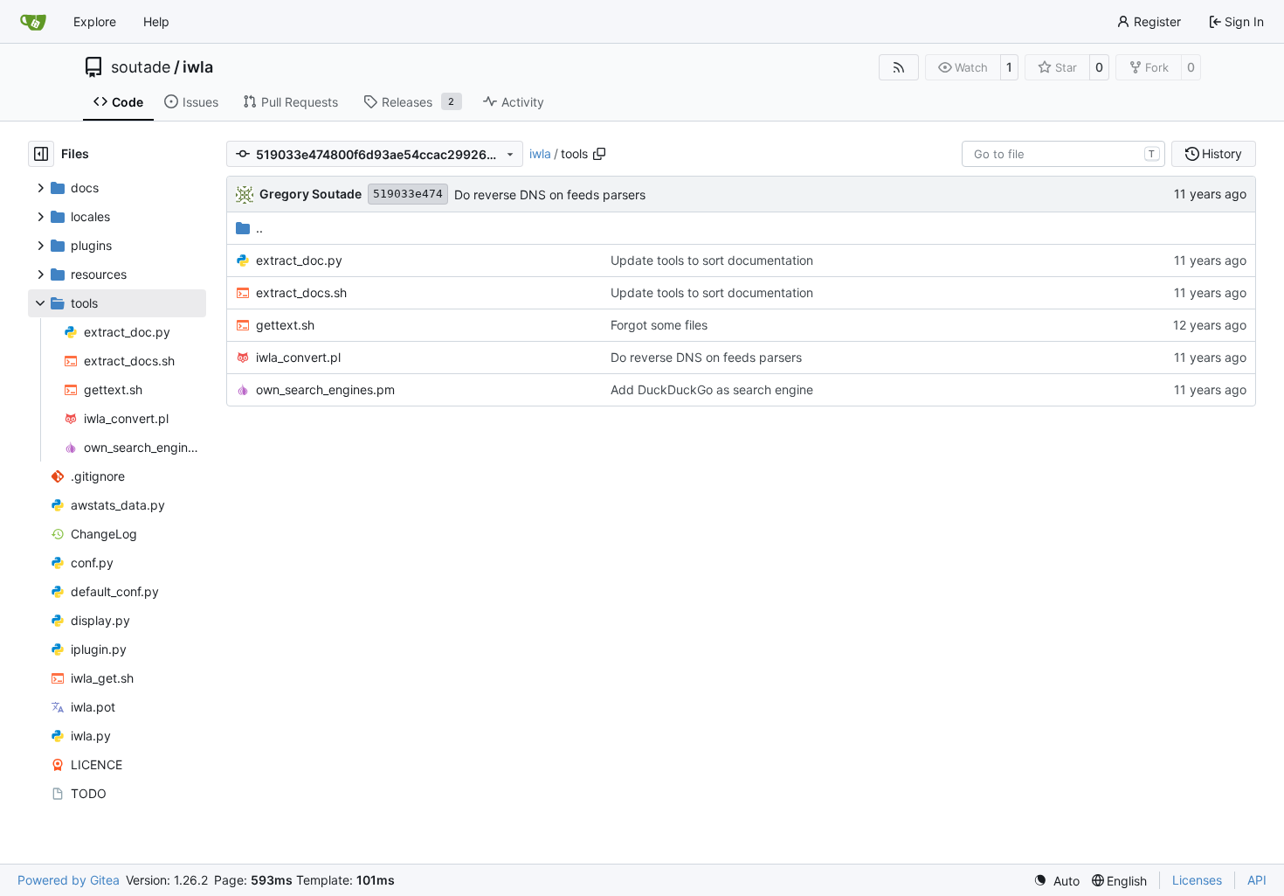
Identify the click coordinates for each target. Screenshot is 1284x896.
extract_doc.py (299, 260)
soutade (140, 67)
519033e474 (408, 193)
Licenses (1197, 879)
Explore (94, 21)
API (1257, 879)
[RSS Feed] (899, 67)
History (1222, 153)
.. (259, 227)
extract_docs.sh (301, 292)
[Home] (33, 22)
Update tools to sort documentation (712, 260)
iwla (198, 67)
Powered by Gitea (68, 879)
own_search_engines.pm (325, 389)
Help (156, 21)
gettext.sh (285, 324)
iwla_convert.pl (298, 357)
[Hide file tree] (41, 154)
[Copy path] (599, 154)
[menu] (1056, 880)
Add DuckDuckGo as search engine (712, 389)
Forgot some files (659, 324)
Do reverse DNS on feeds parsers (549, 194)
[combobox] (1063, 154)
